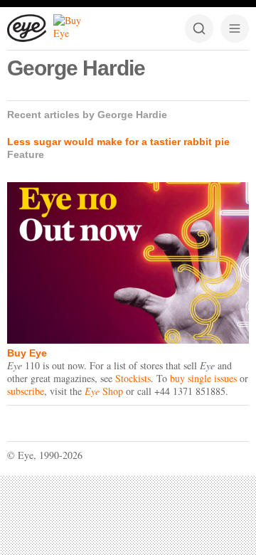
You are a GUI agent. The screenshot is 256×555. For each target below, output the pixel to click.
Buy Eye (27, 353)
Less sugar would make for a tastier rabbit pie (118, 141)
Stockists (133, 378)
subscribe (25, 391)
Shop (104, 391)
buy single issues (203, 378)
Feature (25, 154)
